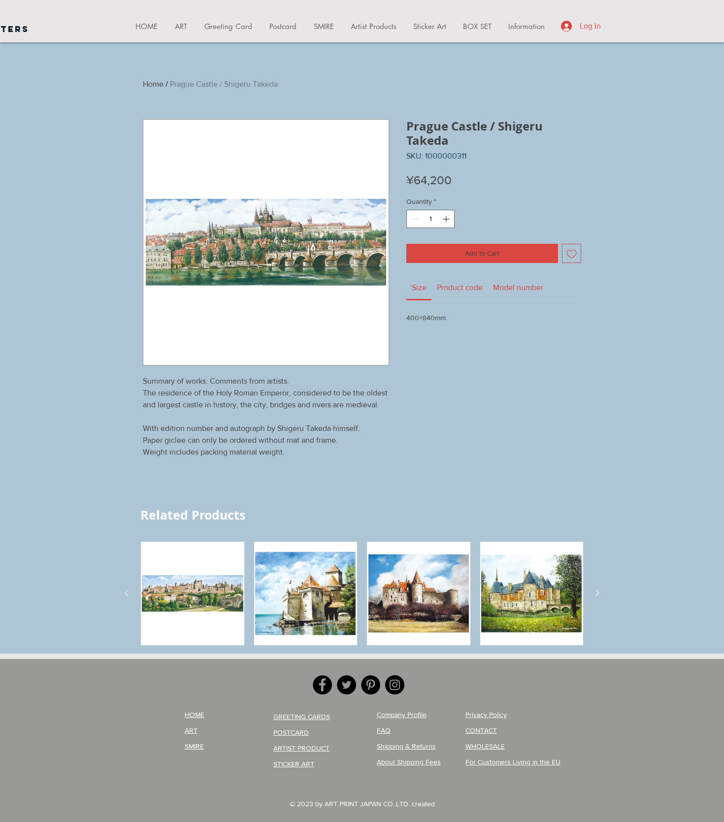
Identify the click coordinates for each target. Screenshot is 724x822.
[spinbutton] (430, 219)
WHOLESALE (485, 746)
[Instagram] (394, 684)
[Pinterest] (370, 684)
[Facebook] (322, 684)
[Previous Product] (126, 593)
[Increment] (447, 219)
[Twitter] (346, 684)
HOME (194, 715)
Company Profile (402, 715)
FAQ (384, 730)
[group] (362, 593)
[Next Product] (597, 593)
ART (191, 730)
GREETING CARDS (301, 717)
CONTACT (481, 730)
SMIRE (194, 746)
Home (153, 84)
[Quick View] (192, 593)
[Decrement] (414, 219)
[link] (419, 287)
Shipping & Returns (406, 746)
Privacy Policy (486, 715)
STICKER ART (293, 764)
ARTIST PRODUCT (301, 748)
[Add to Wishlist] (571, 253)
